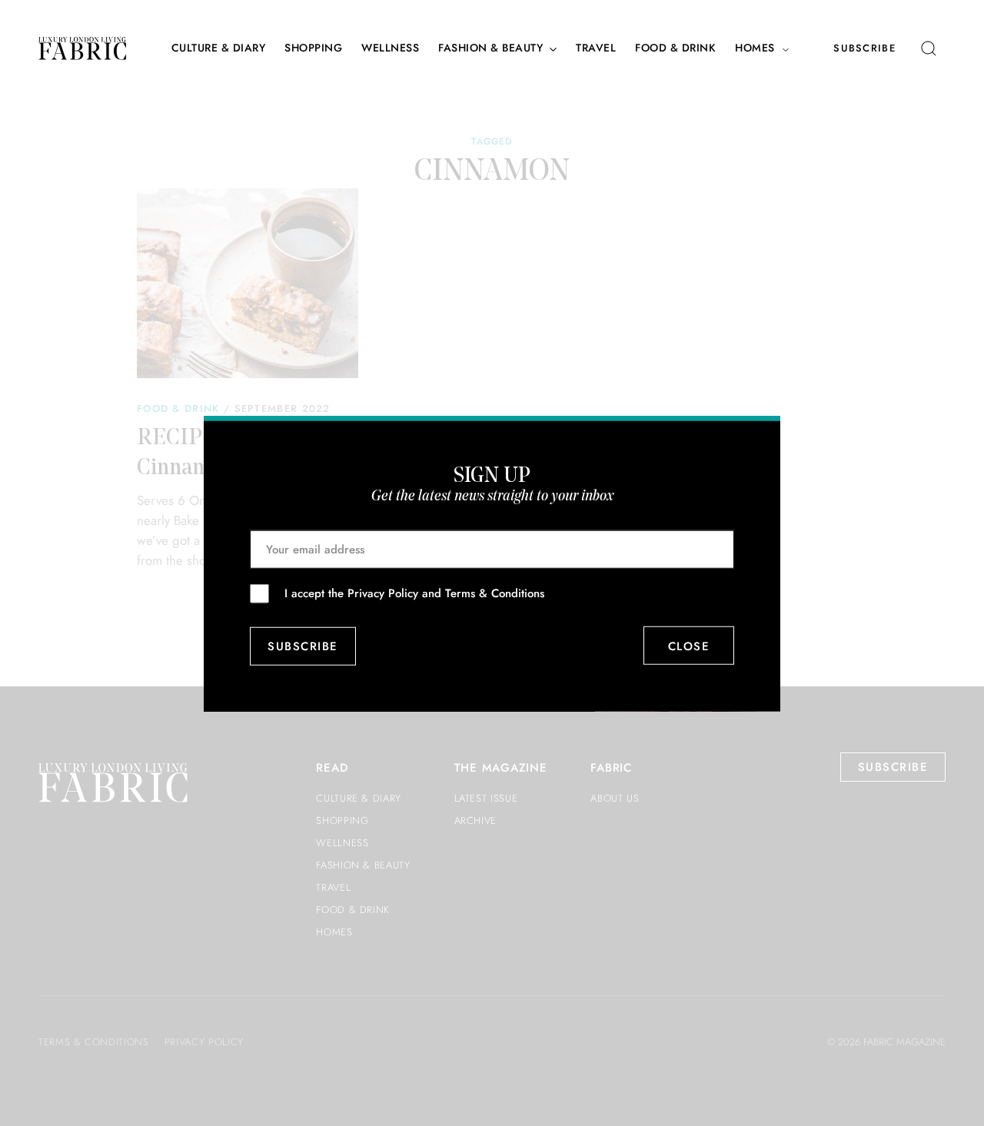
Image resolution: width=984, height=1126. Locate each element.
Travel (596, 48)
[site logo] (82, 48)
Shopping (313, 48)
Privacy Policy (382, 592)
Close (689, 645)
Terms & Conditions (494, 592)
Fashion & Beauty (490, 48)
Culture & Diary (218, 48)
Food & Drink (675, 48)
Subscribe (864, 48)
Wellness (390, 48)
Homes (755, 48)
